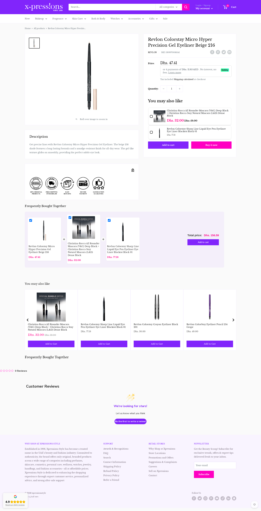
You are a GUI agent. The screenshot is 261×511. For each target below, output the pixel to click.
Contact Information (114, 462)
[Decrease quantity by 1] (163, 89)
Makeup (39, 18)
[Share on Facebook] (212, 52)
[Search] (186, 7)
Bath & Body (98, 18)
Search (107, 457)
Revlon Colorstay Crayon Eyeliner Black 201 (156, 325)
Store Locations (157, 453)
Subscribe (203, 474)
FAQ (105, 453)
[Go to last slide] (28, 320)
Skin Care (77, 18)
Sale (165, 18)
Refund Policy (111, 471)
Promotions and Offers (161, 457)
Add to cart (168, 145)
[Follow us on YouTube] (217, 498)
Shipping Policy (112, 466)
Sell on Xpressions (159, 471)
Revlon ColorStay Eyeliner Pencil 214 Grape (207, 325)
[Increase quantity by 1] (179, 89)
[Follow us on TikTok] (223, 498)
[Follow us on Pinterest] (211, 498)
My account (203, 8)
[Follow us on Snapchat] (234, 498)
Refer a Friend (111, 480)
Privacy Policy (111, 475)
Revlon (152, 52)
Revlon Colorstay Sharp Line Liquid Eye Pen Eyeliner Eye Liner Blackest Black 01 (103, 325)
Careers (153, 466)
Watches (115, 18)
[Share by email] (229, 52)
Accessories (134, 18)
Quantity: (153, 88)
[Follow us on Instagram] (205, 498)
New (27, 18)
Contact (153, 475)
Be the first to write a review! (130, 421)
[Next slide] (233, 320)
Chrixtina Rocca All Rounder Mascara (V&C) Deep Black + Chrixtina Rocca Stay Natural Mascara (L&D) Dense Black (50, 327)
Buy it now (211, 145)
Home (28, 28)
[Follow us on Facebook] (194, 498)
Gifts (151, 18)
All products (39, 28)
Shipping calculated (183, 79)
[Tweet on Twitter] (224, 52)
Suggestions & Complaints (163, 462)
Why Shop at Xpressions (162, 448)
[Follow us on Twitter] (200, 498)
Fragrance (57, 18)
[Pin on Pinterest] (218, 52)
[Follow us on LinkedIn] (228, 498)
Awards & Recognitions (115, 448)
